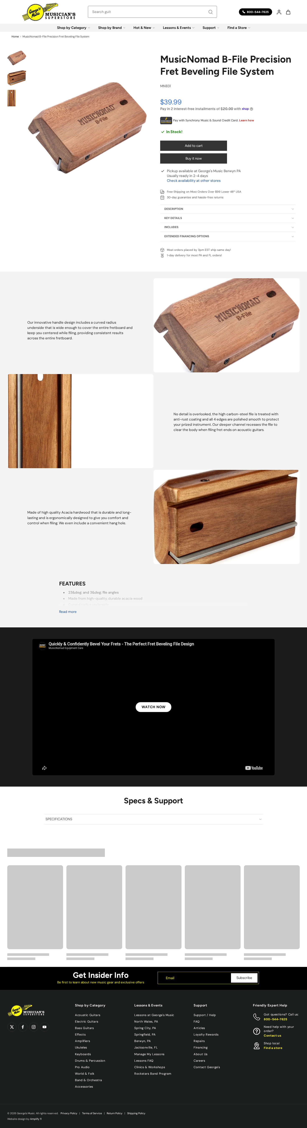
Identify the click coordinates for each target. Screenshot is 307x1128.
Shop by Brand (110, 28)
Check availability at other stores (194, 180)
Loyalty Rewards (206, 1034)
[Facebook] (22, 1027)
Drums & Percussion (90, 1060)
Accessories (84, 1086)
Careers (199, 1060)
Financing (201, 1047)
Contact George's (207, 1067)
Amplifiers (82, 1041)
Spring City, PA (145, 1028)
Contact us (272, 1035)
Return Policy (114, 1113)
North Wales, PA (146, 1021)
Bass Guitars (84, 1028)
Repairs (199, 1041)
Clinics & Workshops (149, 1067)
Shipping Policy (136, 1113)
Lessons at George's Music (154, 1015)
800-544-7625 (275, 1019)
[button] (278, 12)
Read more (68, 612)
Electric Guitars (86, 1021)
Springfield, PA (145, 1034)
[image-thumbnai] (16, 58)
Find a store (273, 1048)
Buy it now (193, 158)
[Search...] (210, 12)
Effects (80, 1034)
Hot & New (142, 28)
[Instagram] (33, 1027)
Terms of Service (92, 1113)
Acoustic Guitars (87, 1015)
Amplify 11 (36, 1119)
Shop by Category (71, 28)
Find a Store (237, 28)
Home (15, 36)
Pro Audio (82, 1067)
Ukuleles (81, 1047)
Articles (199, 1028)
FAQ (197, 1021)
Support (209, 28)
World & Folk (84, 1073)
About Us (201, 1054)
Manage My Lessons (149, 1054)
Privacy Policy (69, 1113)
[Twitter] (11, 1027)
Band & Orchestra (88, 1080)
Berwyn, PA (142, 1041)
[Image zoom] (87, 128)
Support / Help (205, 1015)
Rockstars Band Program (152, 1073)
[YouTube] (44, 1027)
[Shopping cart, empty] (288, 12)
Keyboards (83, 1054)
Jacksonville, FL (146, 1047)
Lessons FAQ (144, 1060)
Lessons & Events (177, 28)
